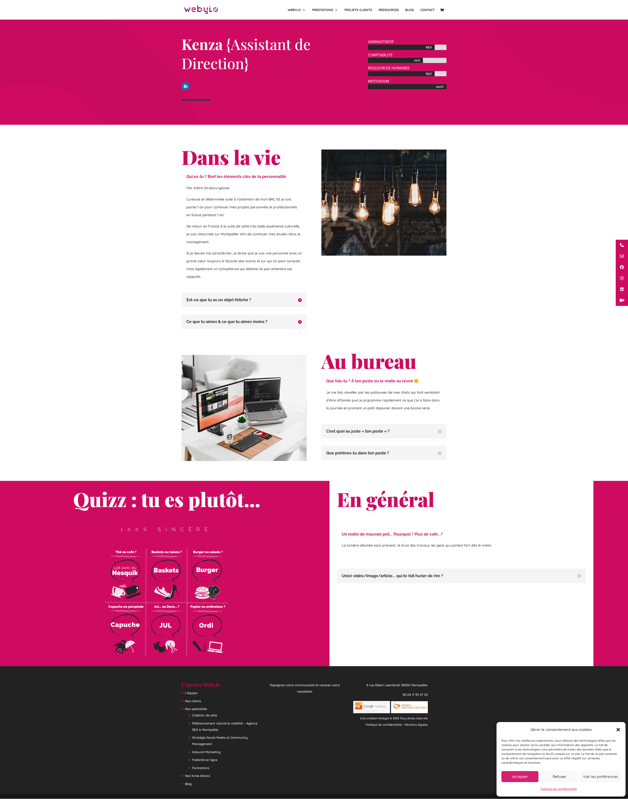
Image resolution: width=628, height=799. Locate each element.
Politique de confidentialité (559, 789)
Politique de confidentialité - (385, 724)
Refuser (559, 776)
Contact (427, 10)
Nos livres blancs (197, 776)
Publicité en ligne (204, 760)
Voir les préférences (600, 776)
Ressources (389, 10)
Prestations (322, 10)
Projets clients (358, 10)
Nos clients (193, 701)
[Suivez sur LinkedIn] (185, 86)
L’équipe (191, 693)
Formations (200, 768)
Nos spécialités (196, 709)
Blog (409, 10)
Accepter (520, 776)
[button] (618, 729)
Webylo (294, 10)
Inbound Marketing (206, 752)
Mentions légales (416, 724)
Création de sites (204, 715)
